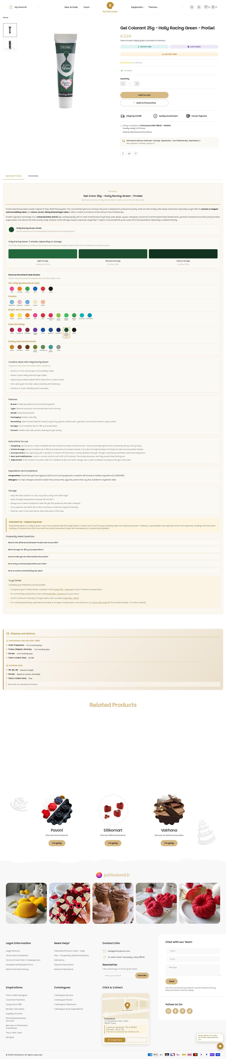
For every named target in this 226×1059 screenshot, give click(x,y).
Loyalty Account (14, 1013)
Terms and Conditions (17, 955)
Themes (152, 7)
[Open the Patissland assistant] (220, 1046)
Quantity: (124, 78)
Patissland (18, 1054)
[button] (125, 62)
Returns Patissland (63, 969)
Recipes (10, 1037)
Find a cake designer (16, 995)
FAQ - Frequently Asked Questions (71, 955)
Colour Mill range (99, 602)
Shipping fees (139, 40)
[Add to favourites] (7, 716)
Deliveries (59, 960)
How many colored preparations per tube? (27, 564)
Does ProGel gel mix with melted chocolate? (28, 556)
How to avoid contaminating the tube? (25, 571)
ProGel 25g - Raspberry (56, 594)
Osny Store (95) (14, 1004)
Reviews (33, 175)
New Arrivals (71, 7)
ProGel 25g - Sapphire (63, 589)
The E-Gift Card (14, 1032)
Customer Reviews (15, 999)
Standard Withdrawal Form (19, 964)
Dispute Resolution (63, 964)
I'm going (57, 843)
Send (171, 981)
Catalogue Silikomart (65, 1004)
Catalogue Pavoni (63, 999)
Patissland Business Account (16, 1019)
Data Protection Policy (17, 969)
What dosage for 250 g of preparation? (26, 549)
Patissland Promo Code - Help (69, 951)
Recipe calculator (15, 1009)
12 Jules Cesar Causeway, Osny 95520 (126, 957)
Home (5, 17)
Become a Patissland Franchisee (16, 1026)
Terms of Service (181, 990)
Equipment (137, 7)
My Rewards (21, 7)
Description (13, 175)
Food (86, 7)
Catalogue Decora (63, 995)
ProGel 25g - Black (70, 598)
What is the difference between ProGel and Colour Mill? (33, 542)
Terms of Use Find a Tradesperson (23, 960)
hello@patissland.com (119, 951)
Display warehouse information (137, 132)
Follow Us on (173, 1004)
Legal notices (13, 951)
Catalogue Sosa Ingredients (68, 1009)
